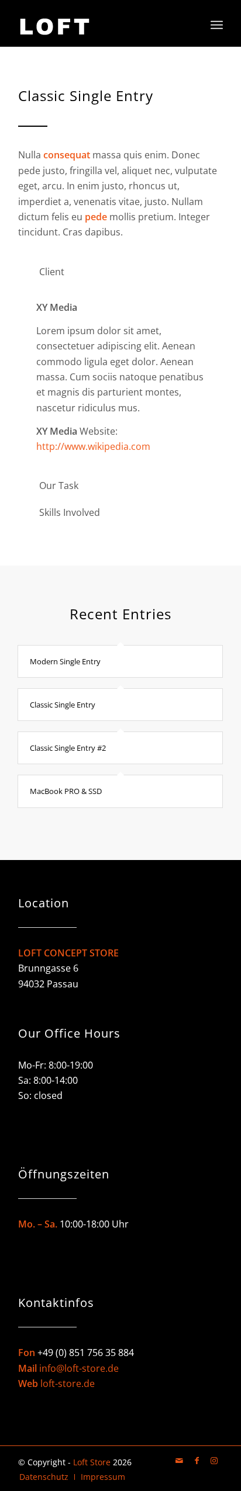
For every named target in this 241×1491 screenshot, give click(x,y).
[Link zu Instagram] (214, 1460)
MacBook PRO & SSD (66, 791)
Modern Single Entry (65, 661)
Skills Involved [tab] (69, 512)
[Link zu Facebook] (196, 1460)
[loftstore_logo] (100, 23)
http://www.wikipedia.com (93, 446)
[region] (120, 377)
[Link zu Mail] (179, 1460)
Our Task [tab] (58, 485)
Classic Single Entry (62, 704)
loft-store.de (67, 1383)
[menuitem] (217, 23)
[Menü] (217, 23)
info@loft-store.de (79, 1368)
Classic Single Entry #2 (68, 748)
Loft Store (92, 1462)
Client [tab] (51, 271)
